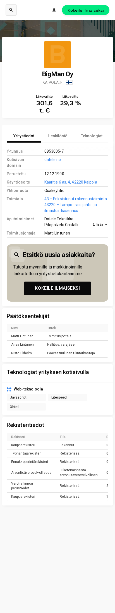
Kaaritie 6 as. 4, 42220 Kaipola (70, 182)
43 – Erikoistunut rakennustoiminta (75, 199)
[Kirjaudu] (54, 10)
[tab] (24, 136)
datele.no (52, 159)
